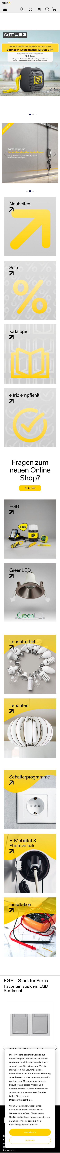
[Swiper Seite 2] (30, 114)
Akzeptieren (30, 1132)
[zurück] (4, 65)
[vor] (56, 65)
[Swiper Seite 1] (27, 114)
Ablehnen (30, 1140)
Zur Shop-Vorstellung (30, 99)
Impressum (9, 1150)
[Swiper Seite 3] (33, 114)
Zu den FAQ (30, 488)
